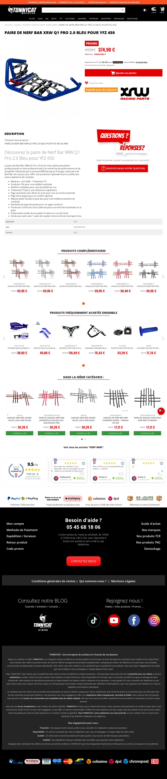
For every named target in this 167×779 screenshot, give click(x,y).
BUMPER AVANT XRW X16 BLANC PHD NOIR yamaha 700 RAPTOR (71, 348)
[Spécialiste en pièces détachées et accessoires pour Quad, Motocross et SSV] (22, 10)
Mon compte (15, 524)
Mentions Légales (123, 581)
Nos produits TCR (148, 536)
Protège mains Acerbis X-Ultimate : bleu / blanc (19, 348)
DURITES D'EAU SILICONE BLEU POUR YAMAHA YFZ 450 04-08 (45, 348)
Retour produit (17, 542)
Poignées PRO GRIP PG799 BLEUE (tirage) (148, 348)
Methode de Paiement (22, 530)
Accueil (9, 24)
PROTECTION (38, 25)
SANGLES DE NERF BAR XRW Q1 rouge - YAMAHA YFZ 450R (71, 286)
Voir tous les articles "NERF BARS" (84, 447)
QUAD (18, 25)
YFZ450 (26, 25)
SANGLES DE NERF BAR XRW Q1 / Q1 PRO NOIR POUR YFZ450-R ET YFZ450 (148, 286)
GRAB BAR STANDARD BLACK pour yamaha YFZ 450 (96, 348)
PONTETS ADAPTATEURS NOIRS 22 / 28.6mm (122, 348)
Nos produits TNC (148, 542)
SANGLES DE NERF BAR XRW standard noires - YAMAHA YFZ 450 (115, 420)
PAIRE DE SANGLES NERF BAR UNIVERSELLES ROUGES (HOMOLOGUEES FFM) (51, 420)
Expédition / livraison (21, 536)
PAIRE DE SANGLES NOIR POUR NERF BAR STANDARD (147, 419)
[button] (8, 80)
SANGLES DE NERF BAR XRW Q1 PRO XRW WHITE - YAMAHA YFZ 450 (45, 286)
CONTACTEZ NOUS (83, 561)
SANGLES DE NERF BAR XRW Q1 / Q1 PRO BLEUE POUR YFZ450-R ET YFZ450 (96, 286)
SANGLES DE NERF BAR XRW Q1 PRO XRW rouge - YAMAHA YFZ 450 (19, 286)
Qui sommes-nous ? (92, 581)
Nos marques (151, 530)
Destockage (152, 549)
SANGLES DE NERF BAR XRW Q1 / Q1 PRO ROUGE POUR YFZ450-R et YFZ (122, 286)
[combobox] (83, 10)
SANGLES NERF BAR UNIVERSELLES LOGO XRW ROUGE (19, 419)
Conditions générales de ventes (53, 581)
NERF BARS (51, 25)
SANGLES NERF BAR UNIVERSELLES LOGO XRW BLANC (83, 419)
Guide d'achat (150, 524)
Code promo (15, 549)
